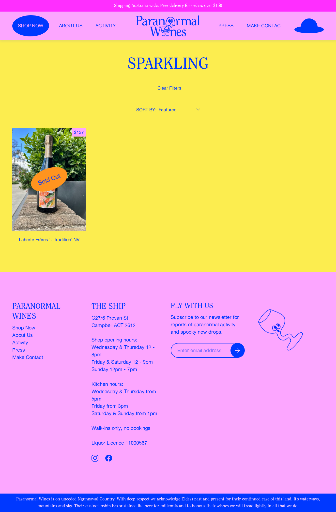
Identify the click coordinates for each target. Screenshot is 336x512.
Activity (105, 26)
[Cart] (309, 25)
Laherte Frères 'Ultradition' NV (49, 239)
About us (70, 26)
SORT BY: (146, 109)
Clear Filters (169, 88)
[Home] (168, 25)
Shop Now (23, 328)
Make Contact (265, 26)
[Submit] (237, 350)
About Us (22, 335)
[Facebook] (108, 459)
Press (225, 26)
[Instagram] (96, 459)
